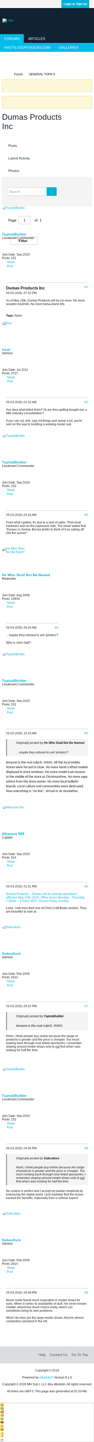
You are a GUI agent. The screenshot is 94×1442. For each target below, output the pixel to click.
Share (10, 377)
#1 (86, 287)
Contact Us (58, 1355)
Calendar (11, 65)
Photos (13, 171)
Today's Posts (14, 56)
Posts (12, 146)
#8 (86, 1148)
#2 (86, 402)
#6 (86, 886)
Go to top (80, 1355)
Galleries (68, 47)
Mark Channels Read (43, 56)
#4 (56, 627)
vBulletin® (46, 1377)
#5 (86, 733)
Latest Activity (19, 158)
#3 (86, 515)
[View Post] (18, 747)
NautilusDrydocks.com (27, 47)
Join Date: (9, 370)
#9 (86, 1292)
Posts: (6, 373)
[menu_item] (47, 1405)
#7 (86, 1006)
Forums (12, 39)
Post (9, 266)
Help (42, 1355)
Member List (71, 56)
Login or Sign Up (75, 4)
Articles (36, 39)
